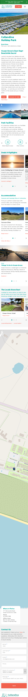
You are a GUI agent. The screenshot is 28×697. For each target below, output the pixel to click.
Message (5, 676)
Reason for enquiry (8, 670)
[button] (14, 469)
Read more (4, 233)
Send (14, 685)
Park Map (4, 99)
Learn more (17, 2)
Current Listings (6, 181)
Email (4, 657)
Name (4, 644)
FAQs (24, 97)
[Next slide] (26, 143)
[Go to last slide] (1, 143)
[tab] (12, 186)
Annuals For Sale (14, 97)
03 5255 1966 (7, 616)
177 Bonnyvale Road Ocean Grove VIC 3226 (9, 611)
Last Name (6, 650)
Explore (3, 276)
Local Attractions (6, 323)
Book (3, 97)
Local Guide (17, 323)
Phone (4, 664)
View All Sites (5, 241)
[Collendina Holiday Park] (6, 6)
